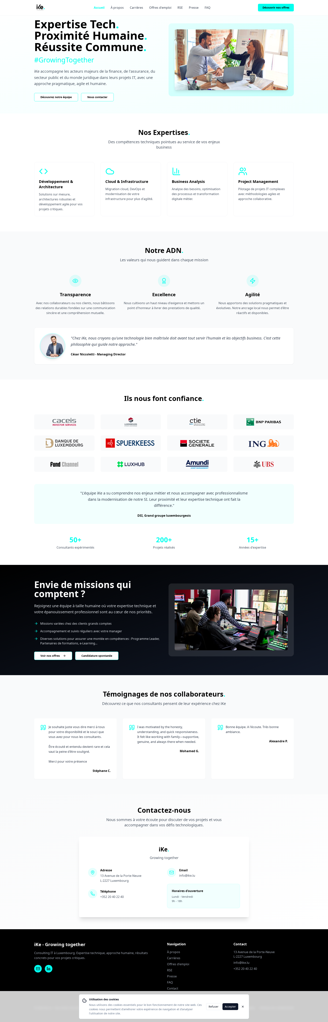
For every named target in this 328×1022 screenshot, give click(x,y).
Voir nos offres (50, 655)
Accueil (99, 8)
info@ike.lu (187, 875)
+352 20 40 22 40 (112, 897)
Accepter (230, 1006)
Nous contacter (97, 97)
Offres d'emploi (160, 8)
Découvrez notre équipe (56, 97)
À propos (117, 8)
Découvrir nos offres (276, 7)
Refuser (213, 1006)
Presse (194, 8)
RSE (180, 8)
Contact (172, 988)
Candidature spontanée (96, 655)
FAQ (208, 8)
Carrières (136, 8)
